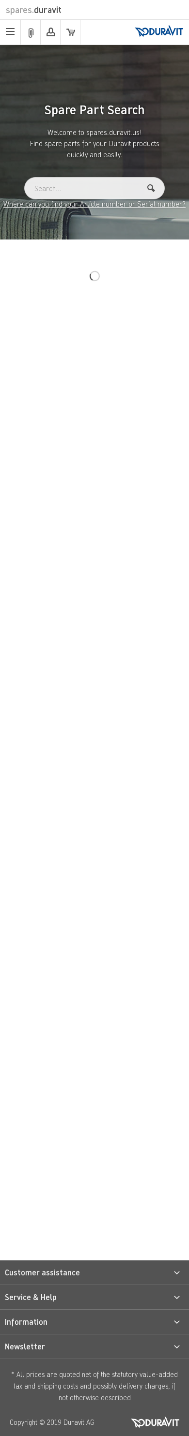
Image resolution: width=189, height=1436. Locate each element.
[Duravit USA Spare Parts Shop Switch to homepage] (159, 32)
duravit (34, 9)
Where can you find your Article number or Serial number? (94, 203)
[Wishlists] (30, 32)
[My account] (50, 32)
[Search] (151, 188)
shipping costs (57, 1386)
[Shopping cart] (70, 32)
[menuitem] (10, 32)
